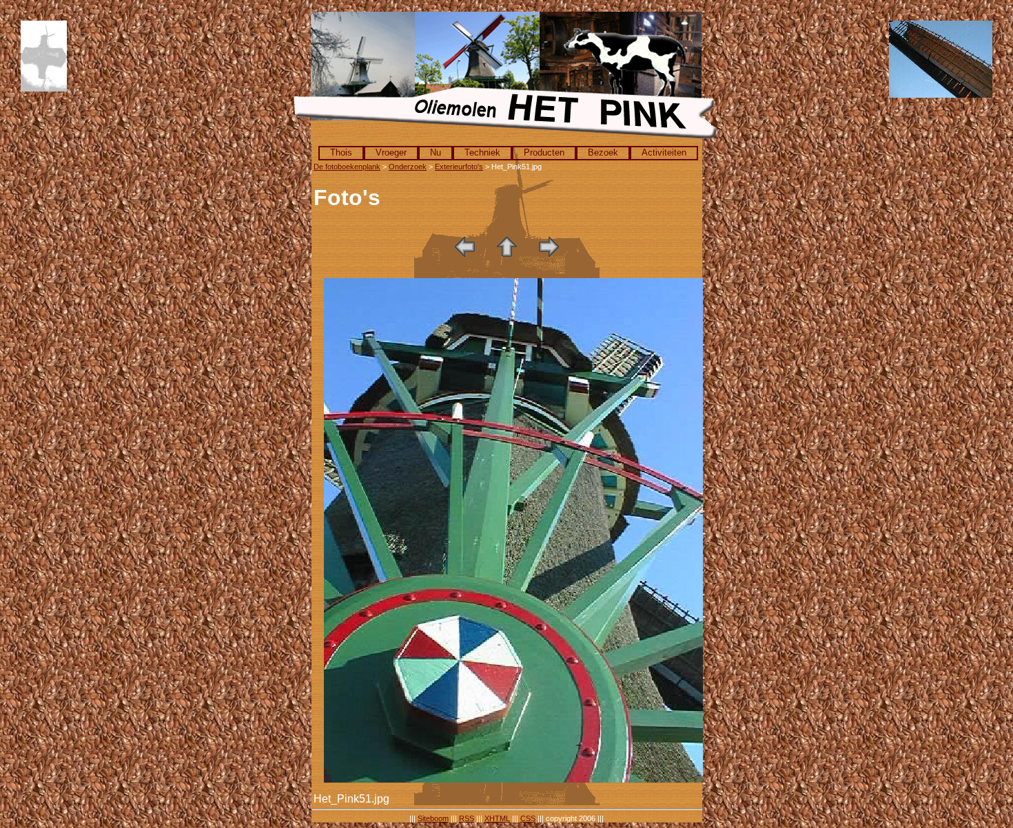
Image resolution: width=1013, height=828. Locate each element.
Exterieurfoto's (459, 166)
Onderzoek (408, 166)
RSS (466, 818)
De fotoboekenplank (347, 166)
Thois (341, 152)
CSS (527, 818)
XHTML (497, 818)
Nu (435, 152)
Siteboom (433, 818)
